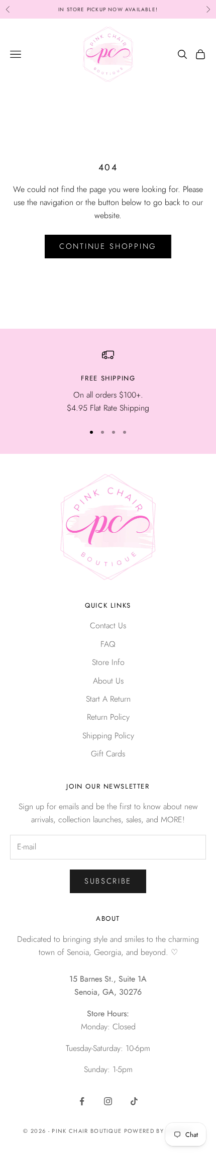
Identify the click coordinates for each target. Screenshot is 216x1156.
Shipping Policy (108, 735)
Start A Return (108, 699)
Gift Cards (108, 753)
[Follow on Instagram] (108, 1101)
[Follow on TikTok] (134, 1101)
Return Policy (108, 717)
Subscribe (108, 881)
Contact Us (108, 625)
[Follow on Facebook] (82, 1101)
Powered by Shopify (158, 1131)
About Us (108, 681)
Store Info (108, 662)
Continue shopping (108, 246)
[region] (108, 382)
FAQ (108, 644)
